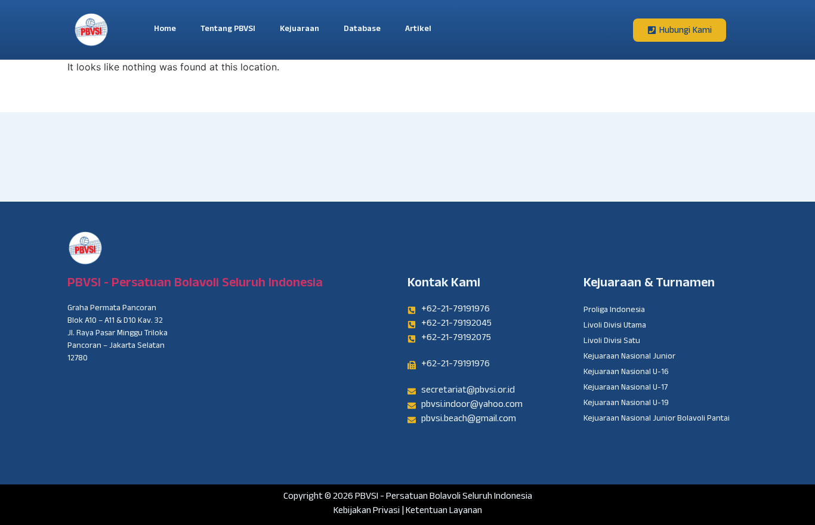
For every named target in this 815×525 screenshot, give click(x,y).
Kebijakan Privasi (367, 512)
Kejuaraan (299, 29)
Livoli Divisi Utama (615, 326)
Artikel (418, 29)
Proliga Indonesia (614, 311)
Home (165, 29)
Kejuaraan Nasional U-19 (626, 404)
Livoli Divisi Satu (612, 342)
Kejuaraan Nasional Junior (629, 357)
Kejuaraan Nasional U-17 (626, 388)
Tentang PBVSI (227, 29)
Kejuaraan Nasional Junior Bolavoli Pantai (657, 419)
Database (362, 29)
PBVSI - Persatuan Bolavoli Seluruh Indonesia (195, 284)
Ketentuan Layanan (444, 512)
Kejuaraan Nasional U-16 (626, 373)
